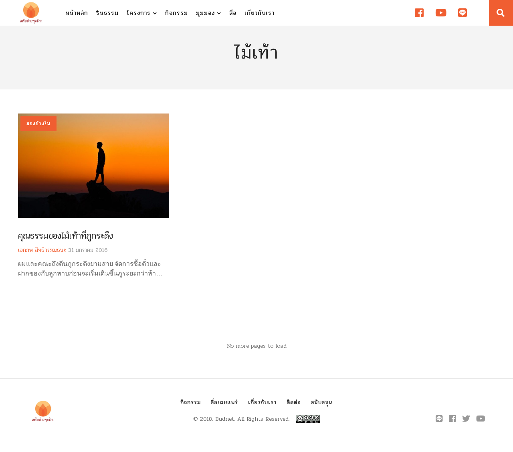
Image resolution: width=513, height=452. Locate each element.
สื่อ (232, 13)
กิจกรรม (176, 13)
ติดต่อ (294, 402)
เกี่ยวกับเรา (259, 13)
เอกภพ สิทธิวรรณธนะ (42, 250)
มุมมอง (206, 13)
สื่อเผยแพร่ (224, 402)
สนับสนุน (321, 402)
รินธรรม (107, 13)
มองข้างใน (38, 123)
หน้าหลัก (77, 13)
